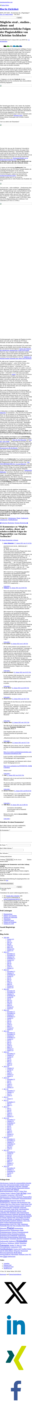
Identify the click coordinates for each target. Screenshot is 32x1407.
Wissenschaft (24, 1251)
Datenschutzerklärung (15, 1274)
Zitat (5, 1256)
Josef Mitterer (20, 1217)
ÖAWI (12, 1224)
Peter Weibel (25, 1225)
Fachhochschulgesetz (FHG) (8, 175)
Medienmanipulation (15, 1222)
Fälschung (13, 1202)
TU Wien (17, 1245)
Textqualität (21, 1241)
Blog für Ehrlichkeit (9, 9)
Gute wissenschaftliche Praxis (11, 1211)
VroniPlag (24, 1249)
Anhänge (3, 859)
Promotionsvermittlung (18, 1234)
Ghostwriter (23, 1207)
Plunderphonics (15, 1230)
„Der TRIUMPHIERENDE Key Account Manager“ (15, 463)
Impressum (3, 1274)
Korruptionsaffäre (5, 1220)
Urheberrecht (3, 519)
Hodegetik (15, 1214)
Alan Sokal (3, 1185)
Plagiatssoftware (5, 1230)
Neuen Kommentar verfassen (9, 540)
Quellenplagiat (22, 1235)
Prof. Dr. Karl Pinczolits (19, 440)
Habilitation (13, 1212)
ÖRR (18, 1224)
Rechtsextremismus (12, 1237)
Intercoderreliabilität (26, 1216)
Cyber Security (18, 1195)
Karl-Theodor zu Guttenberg (13, 1219)
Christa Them (23, 1191)
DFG (1, 1198)
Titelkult (17, 1243)
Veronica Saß (17, 1249)
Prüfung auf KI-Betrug (10, 922)
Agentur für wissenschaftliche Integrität (20, 1183)
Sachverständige (4, 1238)
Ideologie (28, 1214)
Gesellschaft (15, 1207)
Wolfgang (6, 588)
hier (7, 880)
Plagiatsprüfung (8, 914)
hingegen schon (18, 115)
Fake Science (16, 1204)
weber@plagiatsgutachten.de (12, 899)
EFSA (23, 1200)
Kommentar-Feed (8, 1266)
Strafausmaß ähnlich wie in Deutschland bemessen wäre (14, 158)
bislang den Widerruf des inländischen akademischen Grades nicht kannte (15, 349)
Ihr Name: (3, 845)
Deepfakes (13, 1197)
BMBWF (16, 1189)
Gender (22, 1206)
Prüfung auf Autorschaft (10, 917)
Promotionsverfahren (6, 1234)
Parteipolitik (3, 1225)
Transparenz (4, 1245)
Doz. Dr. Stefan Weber (6, 14)
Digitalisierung (7, 1198)
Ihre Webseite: (4, 853)
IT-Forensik (3, 1217)
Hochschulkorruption (6, 1214)
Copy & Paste (21, 1193)
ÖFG (15, 1224)
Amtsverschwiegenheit (13, 1185)
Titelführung (10, 1243)
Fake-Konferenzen (22, 1202)
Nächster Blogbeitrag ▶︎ (21, 523)
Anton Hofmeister (9, 543)
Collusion (13, 1193)
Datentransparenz (5, 1197)
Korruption (26, 1219)
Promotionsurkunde (22, 1232)
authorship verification (15, 1186)
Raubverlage (3, 1237)
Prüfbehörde (13, 1235)
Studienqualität (4, 1241)
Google (8, 1209)
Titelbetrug (3, 1243)
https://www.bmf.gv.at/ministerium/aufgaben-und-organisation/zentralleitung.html (17, 752)
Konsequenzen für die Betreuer (8, 448)
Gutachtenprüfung (24, 1209)
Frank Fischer (24, 1204)
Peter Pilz (9, 1225)
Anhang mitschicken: (6, 856)
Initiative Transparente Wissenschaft (10, 1216)
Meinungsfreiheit (5, 1224)
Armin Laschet (4, 1186)
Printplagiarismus (5, 1232)
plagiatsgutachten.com (6, 2)
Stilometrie (20, 1238)
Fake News (8, 1204)
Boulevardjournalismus (6, 1191)
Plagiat (18, 518)
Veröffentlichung (13, 519)
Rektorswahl (22, 1237)
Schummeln (13, 1238)
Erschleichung (4, 1202)
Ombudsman (24, 1224)
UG (21, 1245)
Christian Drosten (5, 1193)
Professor (14, 1232)
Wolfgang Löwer (23, 1254)
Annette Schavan (24, 1185)
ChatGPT (16, 1191)
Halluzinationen (24, 1212)
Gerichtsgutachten (7, 1207)
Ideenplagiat (21, 1214)
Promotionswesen (5, 1235)
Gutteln (24, 1211)
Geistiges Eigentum (14, 1206)
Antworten (7, 586)
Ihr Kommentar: (5, 830)
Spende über (13, 896)
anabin (14, 374)
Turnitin (12, 1245)
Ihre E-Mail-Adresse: (6, 848)
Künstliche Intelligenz (16, 1220)
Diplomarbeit (15, 1198)
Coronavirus (10, 1195)
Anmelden (6, 1263)
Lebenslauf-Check (9, 920)
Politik (21, 1230)
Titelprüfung (7, 919)
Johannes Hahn (11, 1217)
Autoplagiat (8, 1188)
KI (22, 1219)
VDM (20, 1247)
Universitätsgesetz (5, 1247)
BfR (12, 1189)
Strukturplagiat (27, 1238)
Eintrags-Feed (7, 1265)
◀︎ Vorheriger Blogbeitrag (7, 523)
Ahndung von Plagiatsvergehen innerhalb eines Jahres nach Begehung (15, 357)
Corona (29, 1193)
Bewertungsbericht (5, 1189)
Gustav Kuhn (14, 1209)
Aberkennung (12, 518)
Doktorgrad (13, 1200)
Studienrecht (24, 518)
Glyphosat (3, 1209)
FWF (7, 1206)
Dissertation (5, 1200)
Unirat (24, 1245)
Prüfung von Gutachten (10, 915)
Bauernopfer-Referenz (23, 1188)
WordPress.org (8, 1268)
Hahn (18, 1212)
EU (9, 1202)
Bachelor (14, 1188)
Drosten (19, 1200)
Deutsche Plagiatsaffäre (24, 1197)
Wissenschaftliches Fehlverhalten (9, 1254)
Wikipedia (3, 412)
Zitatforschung (11, 1256)
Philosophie (3, 1228)
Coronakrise (3, 1195)
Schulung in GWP (9, 923)
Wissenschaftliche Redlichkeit (11, 1253)
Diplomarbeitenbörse (25, 1198)
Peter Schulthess (17, 1225)
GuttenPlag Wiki (4, 1212)
